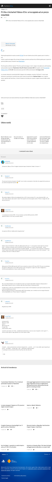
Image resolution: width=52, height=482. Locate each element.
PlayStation (8, 6)
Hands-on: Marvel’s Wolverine (34, 405)
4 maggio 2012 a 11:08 (9, 177)
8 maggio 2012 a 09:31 (9, 343)
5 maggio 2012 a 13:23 (9, 280)
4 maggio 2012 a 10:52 (9, 162)
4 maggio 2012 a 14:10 (9, 242)
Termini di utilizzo (5, 475)
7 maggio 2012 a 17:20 (9, 317)
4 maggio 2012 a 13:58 (9, 227)
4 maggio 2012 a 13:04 (9, 211)
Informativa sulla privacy (20, 475)
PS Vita (21, 55)
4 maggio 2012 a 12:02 (9, 193)
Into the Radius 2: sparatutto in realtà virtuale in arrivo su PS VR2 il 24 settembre (12, 446)
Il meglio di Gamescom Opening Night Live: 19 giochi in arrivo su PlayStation (12, 426)
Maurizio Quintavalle (10, 43)
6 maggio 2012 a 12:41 (9, 303)
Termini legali (4, 478)
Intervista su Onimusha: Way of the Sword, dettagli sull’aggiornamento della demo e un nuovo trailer (39, 446)
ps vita (2, 108)
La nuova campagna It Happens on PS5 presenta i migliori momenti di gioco (12, 406)
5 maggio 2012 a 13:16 (9, 262)
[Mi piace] (12, 386)
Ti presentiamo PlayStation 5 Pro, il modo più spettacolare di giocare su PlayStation (12, 382)
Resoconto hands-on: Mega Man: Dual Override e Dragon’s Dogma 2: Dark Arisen (38, 426)
